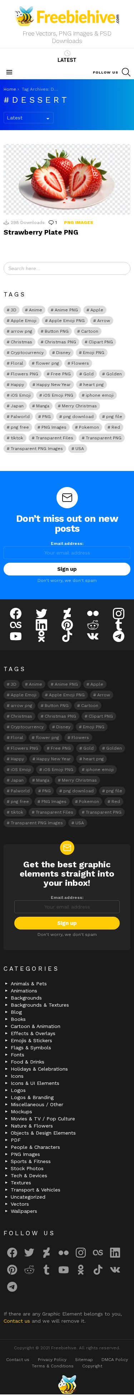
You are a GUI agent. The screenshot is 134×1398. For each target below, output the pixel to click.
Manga (42, 405)
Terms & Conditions (53, 1366)
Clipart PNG (101, 341)
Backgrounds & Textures (40, 1005)
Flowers (80, 363)
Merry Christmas (79, 405)
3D (13, 309)
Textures (21, 1182)
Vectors (20, 1204)
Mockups (21, 1111)
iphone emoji (100, 395)
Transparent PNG (103, 437)
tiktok (17, 437)
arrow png (21, 331)
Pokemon (89, 427)
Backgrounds (26, 998)
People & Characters (35, 1147)
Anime (35, 309)
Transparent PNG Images (37, 448)
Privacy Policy (52, 1359)
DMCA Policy (114, 1359)
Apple (96, 309)
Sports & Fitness (31, 1161)
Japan (17, 405)
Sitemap (84, 1359)
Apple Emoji (23, 320)
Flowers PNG (24, 373)
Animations (24, 990)
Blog (16, 1012)
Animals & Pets (29, 983)
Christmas (21, 341)
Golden (114, 373)
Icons (17, 1076)
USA (79, 448)
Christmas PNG (60, 341)
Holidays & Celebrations (39, 1069)
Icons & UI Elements (35, 1083)
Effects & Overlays (33, 1033)
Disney (63, 352)
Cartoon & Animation (35, 1026)
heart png (93, 384)
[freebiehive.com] (67, 1384)
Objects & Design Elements (43, 1133)
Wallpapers (24, 1211)
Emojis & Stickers (31, 1040)
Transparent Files (54, 437)
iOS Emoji (21, 395)
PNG (46, 416)
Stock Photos (27, 1168)
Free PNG (61, 373)
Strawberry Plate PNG (41, 232)
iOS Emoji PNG (58, 395)
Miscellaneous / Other (37, 1104)
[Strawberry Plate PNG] (67, 179)
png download (78, 416)
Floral (17, 363)
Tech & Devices (29, 1175)
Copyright (92, 1366)
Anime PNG (66, 309)
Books (18, 1019)
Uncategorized (28, 1197)
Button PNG (57, 331)
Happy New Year (53, 384)
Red (115, 427)
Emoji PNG (93, 352)
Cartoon (89, 331)
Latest (67, 60)
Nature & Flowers (32, 1126)
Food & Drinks (27, 1062)
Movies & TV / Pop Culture (43, 1118)
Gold (88, 373)
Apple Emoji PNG (67, 320)
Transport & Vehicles (35, 1190)
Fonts (17, 1054)
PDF (16, 1140)
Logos (18, 1090)
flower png (47, 363)
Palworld (20, 416)
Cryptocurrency (27, 352)
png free (20, 427)
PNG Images (78, 222)
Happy (17, 384)
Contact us (18, 1321)
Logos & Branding (32, 1097)
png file (114, 416)
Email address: (67, 543)
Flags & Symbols (31, 1047)
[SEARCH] (126, 72)
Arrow (103, 320)
